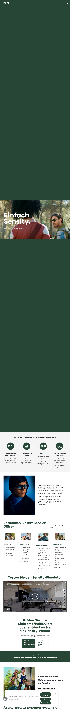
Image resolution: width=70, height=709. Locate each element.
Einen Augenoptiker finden (45, 688)
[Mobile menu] (67, 3)
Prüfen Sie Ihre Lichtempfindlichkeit (29, 642)
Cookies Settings (45, 702)
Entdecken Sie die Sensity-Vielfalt (56, 526)
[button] (35, 596)
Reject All (45, 699)
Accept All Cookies (45, 694)
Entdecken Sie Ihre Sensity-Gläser (41, 643)
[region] (31, 698)
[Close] (55, 693)
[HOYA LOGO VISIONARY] (5, 3)
